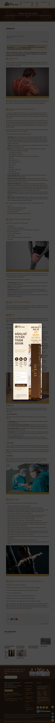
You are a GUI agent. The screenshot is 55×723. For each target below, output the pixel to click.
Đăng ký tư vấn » (20, 385)
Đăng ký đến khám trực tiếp (21, 388)
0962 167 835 (35, 372)
